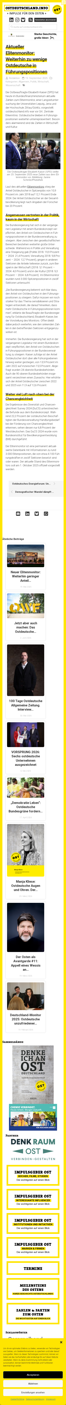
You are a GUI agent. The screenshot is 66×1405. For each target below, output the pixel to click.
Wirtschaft (43, 81)
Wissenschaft (13, 85)
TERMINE (33, 1268)
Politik (33, 81)
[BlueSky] (24, 19)
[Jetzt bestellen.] (33, 1074)
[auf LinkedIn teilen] (28, 514)
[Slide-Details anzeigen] (33, 1117)
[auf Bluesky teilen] (37, 514)
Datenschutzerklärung (35, 1399)
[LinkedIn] (11, 19)
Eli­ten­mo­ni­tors (35, 186)
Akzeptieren (33, 1374)
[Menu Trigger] (63, 2)
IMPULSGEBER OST (33, 1172)
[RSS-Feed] (30, 19)
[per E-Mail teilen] (19, 514)
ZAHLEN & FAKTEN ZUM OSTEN (33, 1312)
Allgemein (24, 81)
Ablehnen (33, 1383)
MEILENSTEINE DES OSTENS (33, 1287)
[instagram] (17, 19)
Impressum (51, 1399)
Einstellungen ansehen (33, 1392)
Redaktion (14, 78)
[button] (61, 1342)
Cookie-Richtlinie (17, 1399)
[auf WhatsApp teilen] (47, 514)
